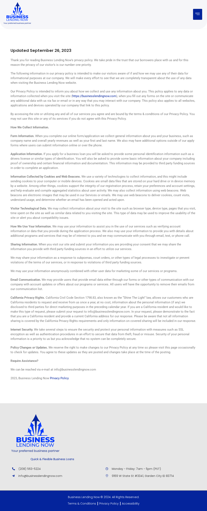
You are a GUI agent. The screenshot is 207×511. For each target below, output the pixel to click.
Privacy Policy (59, 378)
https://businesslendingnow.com (94, 96)
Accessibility (130, 504)
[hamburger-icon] (197, 14)
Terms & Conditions (82, 504)
